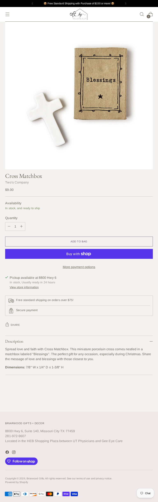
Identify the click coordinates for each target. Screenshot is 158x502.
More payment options (79, 267)
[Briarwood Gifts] (79, 14)
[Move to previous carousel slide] (139, 397)
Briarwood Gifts (35, 478)
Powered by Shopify (16, 482)
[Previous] (32, 3)
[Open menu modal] (7, 14)
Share (15, 324)
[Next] (125, 3)
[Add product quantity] (21, 226)
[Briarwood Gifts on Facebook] (7, 453)
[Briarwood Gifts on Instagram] (14, 453)
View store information (24, 287)
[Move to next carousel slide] (149, 397)
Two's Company (17, 182)
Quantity (11, 218)
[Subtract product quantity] (9, 226)
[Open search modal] (142, 14)
